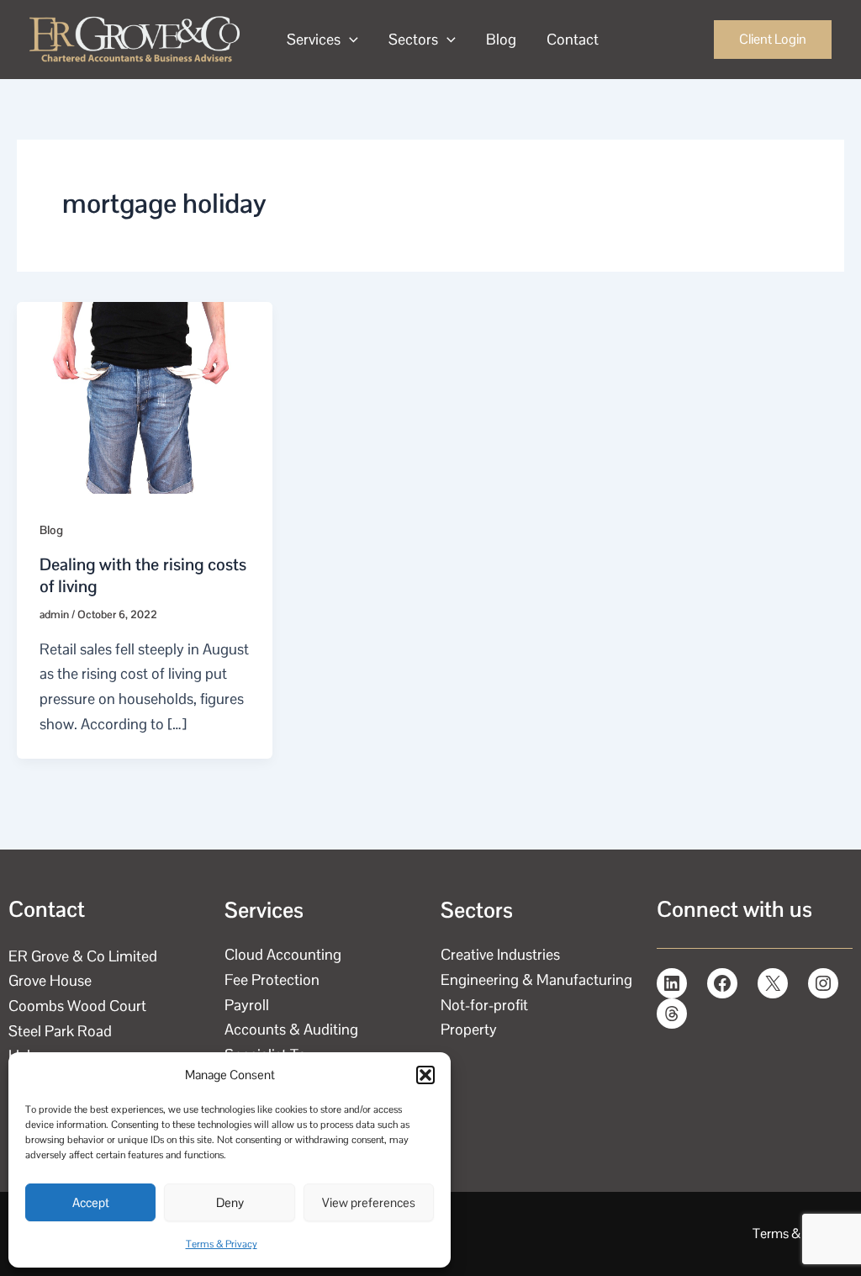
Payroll (246, 1004)
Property (469, 1029)
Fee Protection (272, 979)
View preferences (368, 1202)
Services (314, 39)
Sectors (413, 39)
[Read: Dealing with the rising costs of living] (144, 396)
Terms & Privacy (221, 1244)
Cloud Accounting (282, 954)
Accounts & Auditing (291, 1029)
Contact (573, 39)
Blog (501, 39)
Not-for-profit (484, 1004)
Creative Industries (500, 954)
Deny (230, 1202)
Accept (90, 1202)
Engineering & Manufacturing (536, 979)
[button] (425, 1075)
